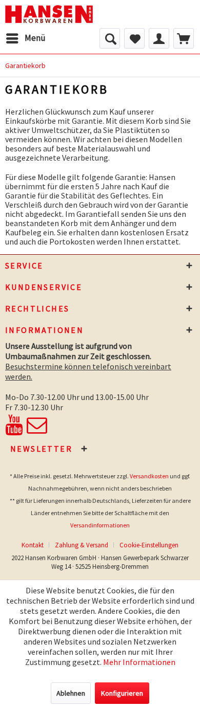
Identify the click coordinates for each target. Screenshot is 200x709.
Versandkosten (149, 476)
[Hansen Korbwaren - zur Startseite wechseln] (49, 14)
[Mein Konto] (159, 38)
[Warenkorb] (183, 38)
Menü (35, 37)
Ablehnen (70, 693)
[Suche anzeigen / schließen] (109, 38)
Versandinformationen (100, 525)
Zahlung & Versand (81, 545)
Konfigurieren (122, 693)
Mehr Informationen (139, 662)
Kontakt (33, 545)
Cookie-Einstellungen (148, 545)
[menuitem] (25, 38)
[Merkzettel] (134, 38)
